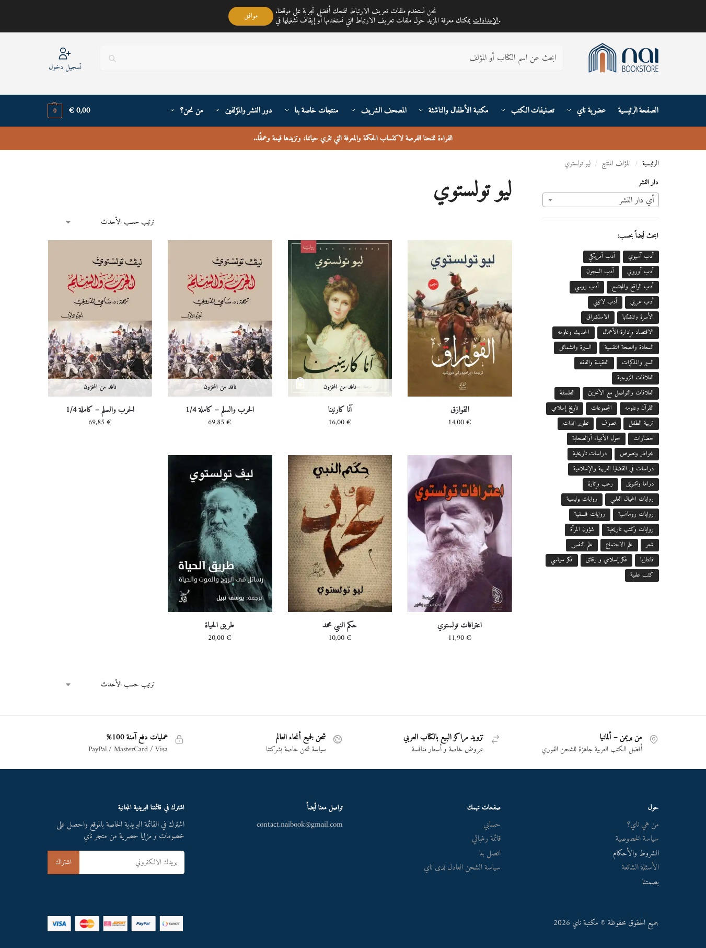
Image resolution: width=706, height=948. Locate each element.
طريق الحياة (220, 625)
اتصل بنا (490, 854)
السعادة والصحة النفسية (629, 347)
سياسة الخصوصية (637, 839)
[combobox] (600, 200)
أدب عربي (642, 302)
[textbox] (600, 200)
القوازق (459, 410)
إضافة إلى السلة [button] (460, 444)
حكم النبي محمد (339, 625)
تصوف (608, 423)
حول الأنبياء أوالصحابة (596, 438)
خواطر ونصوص (637, 453)
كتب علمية (642, 575)
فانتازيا (647, 560)
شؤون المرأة (582, 529)
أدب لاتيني (605, 302)
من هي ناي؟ (643, 825)
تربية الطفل (641, 423)
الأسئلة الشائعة (640, 868)
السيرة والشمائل (575, 347)
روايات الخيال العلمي (632, 499)
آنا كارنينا (340, 410)
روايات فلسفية (589, 514)
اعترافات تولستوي (459, 625)
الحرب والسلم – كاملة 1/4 (220, 410)
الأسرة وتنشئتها (638, 317)
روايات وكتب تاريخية (630, 529)
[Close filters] (539, 185)
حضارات (643, 438)
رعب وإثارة (600, 484)
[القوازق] (460, 318)
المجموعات (601, 408)
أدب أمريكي (601, 256)
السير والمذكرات (638, 362)
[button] (69, 111)
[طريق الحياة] (220, 533)
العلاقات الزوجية (635, 378)
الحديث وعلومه (573, 332)
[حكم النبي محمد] (340, 533)
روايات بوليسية (581, 499)
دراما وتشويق (640, 484)
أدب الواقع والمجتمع (633, 286)
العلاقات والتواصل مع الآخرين (621, 393)
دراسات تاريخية (590, 453)
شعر (650, 544)
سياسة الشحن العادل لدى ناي (462, 868)
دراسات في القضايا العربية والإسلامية (613, 469)
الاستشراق (597, 317)
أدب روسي (587, 286)
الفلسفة (567, 393)
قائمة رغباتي (486, 839)
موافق (251, 15)
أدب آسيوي (641, 256)
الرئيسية (650, 163)
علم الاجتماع (619, 544)
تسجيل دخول (65, 67)
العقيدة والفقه (594, 362)
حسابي (492, 825)
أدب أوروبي (640, 271)
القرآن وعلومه (639, 408)
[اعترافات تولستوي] (460, 533)
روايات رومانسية (636, 514)
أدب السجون (600, 271)
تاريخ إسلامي (564, 408)
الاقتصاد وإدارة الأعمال (628, 332)
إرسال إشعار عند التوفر (340, 444)
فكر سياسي (562, 560)
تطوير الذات (575, 423)
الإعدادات (486, 21)
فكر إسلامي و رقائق (606, 560)
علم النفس (582, 544)
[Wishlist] (423, 256)
